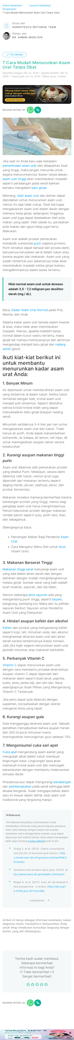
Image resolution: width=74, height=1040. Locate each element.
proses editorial (36, 841)
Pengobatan (10, 9)
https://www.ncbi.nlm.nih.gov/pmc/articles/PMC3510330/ (40, 857)
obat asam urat (28, 195)
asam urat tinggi (14, 179)
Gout (62, 547)
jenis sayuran (38, 595)
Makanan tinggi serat (18, 569)
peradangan (62, 782)
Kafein (7, 628)
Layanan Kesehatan (40, 5)
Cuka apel (10, 752)
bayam (57, 599)
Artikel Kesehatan (13, 5)
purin (37, 243)
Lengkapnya (37, 900)
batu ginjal (38, 188)
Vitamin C (10, 665)
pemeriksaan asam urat (19, 165)
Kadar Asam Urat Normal (30, 310)
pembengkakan (20, 786)
